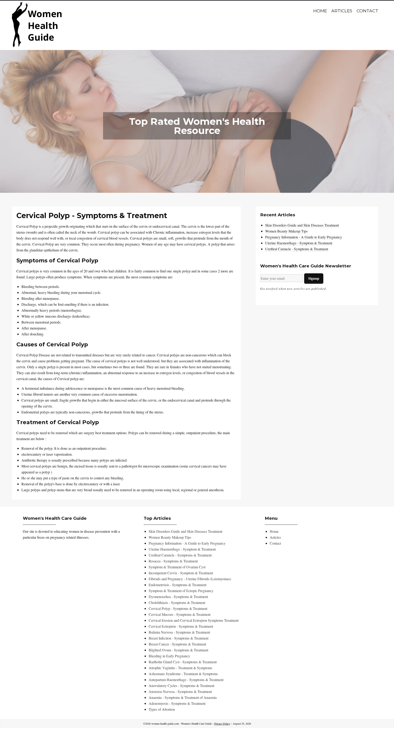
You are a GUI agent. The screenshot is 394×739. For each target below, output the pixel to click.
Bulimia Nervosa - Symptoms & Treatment (179, 632)
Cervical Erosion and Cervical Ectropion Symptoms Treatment (193, 620)
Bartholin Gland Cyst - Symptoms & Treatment (183, 661)
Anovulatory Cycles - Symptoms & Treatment (181, 685)
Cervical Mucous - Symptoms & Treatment (179, 614)
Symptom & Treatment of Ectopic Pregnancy (181, 590)
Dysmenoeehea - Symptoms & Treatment (178, 596)
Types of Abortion (162, 709)
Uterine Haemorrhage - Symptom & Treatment (298, 242)
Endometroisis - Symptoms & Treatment (177, 584)
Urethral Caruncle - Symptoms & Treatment (296, 248)
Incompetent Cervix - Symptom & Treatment (181, 572)
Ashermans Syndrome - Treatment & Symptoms (183, 673)
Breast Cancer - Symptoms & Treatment (177, 644)
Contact (367, 10)
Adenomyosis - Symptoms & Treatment (177, 703)
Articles (341, 10)
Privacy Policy (222, 723)
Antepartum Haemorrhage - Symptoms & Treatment (186, 679)
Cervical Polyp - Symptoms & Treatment (178, 608)
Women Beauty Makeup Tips (286, 231)
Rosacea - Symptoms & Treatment (173, 561)
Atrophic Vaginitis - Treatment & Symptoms (180, 667)
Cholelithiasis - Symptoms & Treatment (177, 602)
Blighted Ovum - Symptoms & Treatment (178, 650)
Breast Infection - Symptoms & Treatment (178, 638)
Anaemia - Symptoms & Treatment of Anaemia (183, 697)
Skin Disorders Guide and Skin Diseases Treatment (302, 225)
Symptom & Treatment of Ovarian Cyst (177, 566)
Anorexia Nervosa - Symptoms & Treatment (180, 691)
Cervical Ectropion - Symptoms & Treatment (181, 626)
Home (320, 10)
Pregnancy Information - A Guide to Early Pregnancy (303, 237)
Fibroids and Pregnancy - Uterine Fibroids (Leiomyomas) (190, 578)
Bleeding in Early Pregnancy (169, 655)
